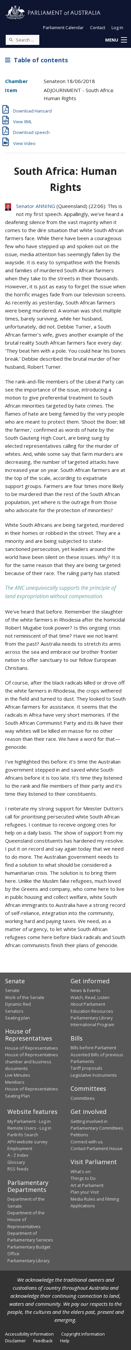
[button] (116, 40)
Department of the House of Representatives (26, 1219)
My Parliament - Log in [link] (29, 1121)
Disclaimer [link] (15, 1341)
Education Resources (92, 1011)
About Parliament (88, 1004)
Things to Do (83, 1178)
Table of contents (39, 60)
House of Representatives (31, 1048)
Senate (12, 990)
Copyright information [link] (83, 1334)
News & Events (85, 990)
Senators (14, 1011)
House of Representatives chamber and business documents (31, 1061)
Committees (83, 1098)
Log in (117, 27)
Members (15, 1082)
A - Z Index (18, 1155)
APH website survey (27, 1142)
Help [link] (65, 1341)
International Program (92, 1024)
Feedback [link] (43, 1341)
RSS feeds (18, 1169)
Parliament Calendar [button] (63, 27)
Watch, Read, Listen (90, 997)
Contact (97, 27)
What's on (81, 1171)
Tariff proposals (86, 1068)
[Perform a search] (11, 39)
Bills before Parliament (93, 1048)
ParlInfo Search (22, 1135)
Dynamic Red (18, 1004)
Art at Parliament (87, 1185)
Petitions (79, 1135)
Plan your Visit (85, 1192)
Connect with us (87, 1142)
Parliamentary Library (92, 1018)
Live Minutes (17, 1075)
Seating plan (17, 1018)
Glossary (16, 1162)
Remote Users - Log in (29, 1128)
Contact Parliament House (97, 1148)
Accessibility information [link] (29, 1334)
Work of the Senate (24, 997)
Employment (19, 1148)
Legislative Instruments (94, 1075)
